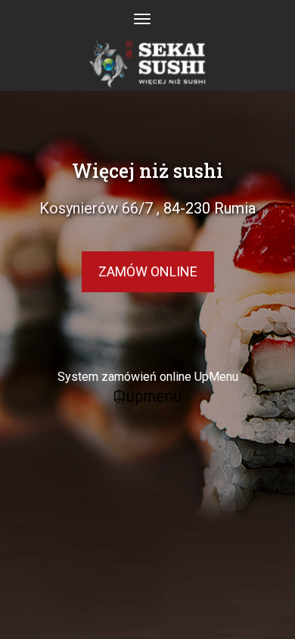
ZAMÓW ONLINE (147, 271)
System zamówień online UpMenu (147, 376)
